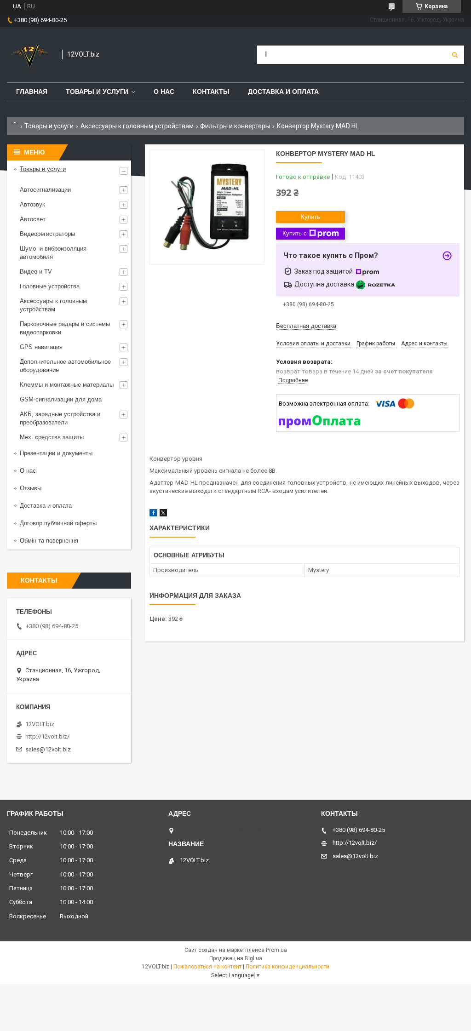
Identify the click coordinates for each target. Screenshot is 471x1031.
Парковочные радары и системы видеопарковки (65, 328)
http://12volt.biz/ (47, 736)
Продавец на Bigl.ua (235, 958)
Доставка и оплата (283, 91)
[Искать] (455, 55)
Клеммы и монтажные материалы (67, 384)
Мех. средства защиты (52, 437)
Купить (310, 216)
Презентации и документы (56, 453)
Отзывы (30, 488)
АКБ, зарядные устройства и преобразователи (60, 418)
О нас (164, 91)
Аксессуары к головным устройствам (137, 126)
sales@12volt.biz (48, 749)
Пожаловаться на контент (207, 966)
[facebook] (153, 514)
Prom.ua (276, 950)
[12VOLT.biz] (30, 55)
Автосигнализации (45, 189)
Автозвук (32, 204)
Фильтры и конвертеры (235, 126)
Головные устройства (50, 286)
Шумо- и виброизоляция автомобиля (53, 252)
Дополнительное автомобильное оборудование (65, 365)
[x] (163, 514)
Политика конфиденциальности (287, 966)
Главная (31, 91)
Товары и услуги (97, 91)
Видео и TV (36, 271)
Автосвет (33, 219)
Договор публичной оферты (58, 523)
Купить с (294, 233)
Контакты (211, 91)
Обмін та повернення (49, 540)
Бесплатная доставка (306, 325)
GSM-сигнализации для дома (61, 399)
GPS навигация (41, 347)
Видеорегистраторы (47, 233)
